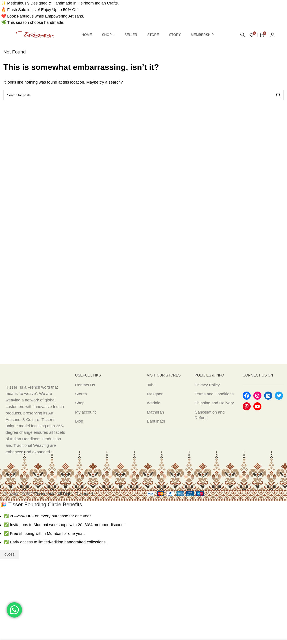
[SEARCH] (278, 95)
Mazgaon (155, 394)
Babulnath (156, 421)
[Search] (242, 34)
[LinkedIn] (268, 396)
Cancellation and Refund (210, 415)
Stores (81, 394)
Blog (79, 421)
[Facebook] (247, 396)
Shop (80, 403)
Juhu (151, 385)
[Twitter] (279, 396)
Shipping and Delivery (214, 403)
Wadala (153, 403)
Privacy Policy (207, 385)
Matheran (155, 412)
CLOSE (9, 554)
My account (85, 412)
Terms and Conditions (214, 394)
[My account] (272, 34)
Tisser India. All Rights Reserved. (64, 494)
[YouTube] (257, 406)
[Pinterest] (247, 406)
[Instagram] (257, 396)
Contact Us (85, 385)
